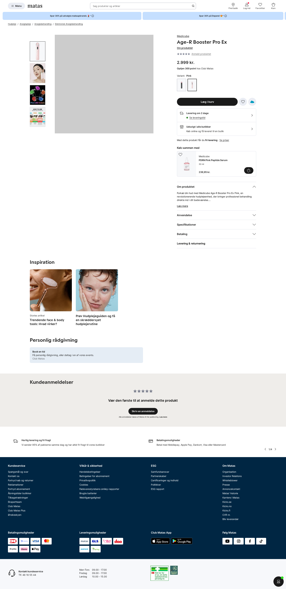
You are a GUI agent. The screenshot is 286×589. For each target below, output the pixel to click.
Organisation (229, 471)
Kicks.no (227, 506)
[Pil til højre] (283, 16)
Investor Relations (232, 476)
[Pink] (192, 85)
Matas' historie (230, 493)
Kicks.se (226, 501)
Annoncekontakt (231, 489)
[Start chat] (278, 581)
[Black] (181, 85)
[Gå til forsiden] (35, 6)
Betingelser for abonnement (94, 476)
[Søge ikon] (193, 6)
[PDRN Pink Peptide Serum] (216, 163)
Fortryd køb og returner (20, 480)
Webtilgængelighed (89, 497)
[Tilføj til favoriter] (243, 102)
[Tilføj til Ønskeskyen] (252, 102)
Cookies (83, 484)
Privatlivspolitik (87, 480)
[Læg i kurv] (248, 170)
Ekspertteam (15, 501)
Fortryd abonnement (19, 489)
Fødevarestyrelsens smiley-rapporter (99, 489)
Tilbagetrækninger (18, 497)
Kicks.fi (226, 510)
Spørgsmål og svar (18, 471)
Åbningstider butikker (19, 493)
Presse (226, 484)
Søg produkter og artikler (106, 6)
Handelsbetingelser (89, 471)
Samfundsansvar (160, 471)
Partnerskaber (158, 476)
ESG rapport (157, 489)
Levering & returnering (191, 243)
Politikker (156, 484)
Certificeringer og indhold (164, 480)
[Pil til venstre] (265, 449)
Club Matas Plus (16, 510)
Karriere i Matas (230, 497)
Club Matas (14, 506)
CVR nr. (226, 514)
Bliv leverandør (230, 519)
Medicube (183, 36)
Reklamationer (15, 484)
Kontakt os (13, 476)
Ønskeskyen (14, 514)
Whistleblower (230, 480)
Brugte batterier (88, 493)
